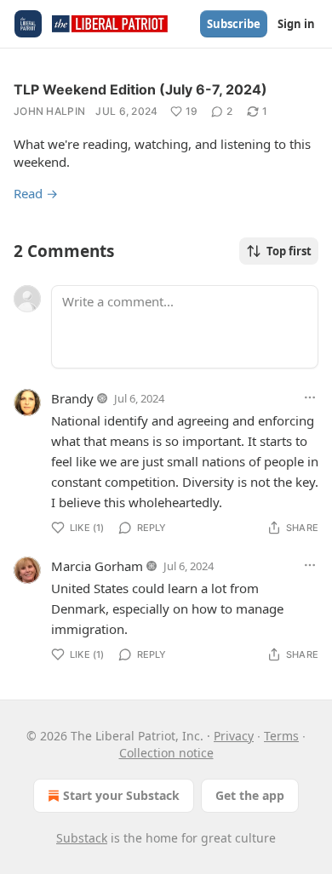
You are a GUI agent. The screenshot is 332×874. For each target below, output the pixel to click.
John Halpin (49, 111)
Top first (289, 251)
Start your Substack (121, 795)
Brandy (72, 398)
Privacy (234, 736)
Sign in (296, 23)
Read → (36, 193)
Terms (281, 736)
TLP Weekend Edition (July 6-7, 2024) (140, 89)
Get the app (249, 795)
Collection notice (166, 753)
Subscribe (233, 23)
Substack (81, 838)
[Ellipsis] (309, 397)
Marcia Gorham (97, 565)
